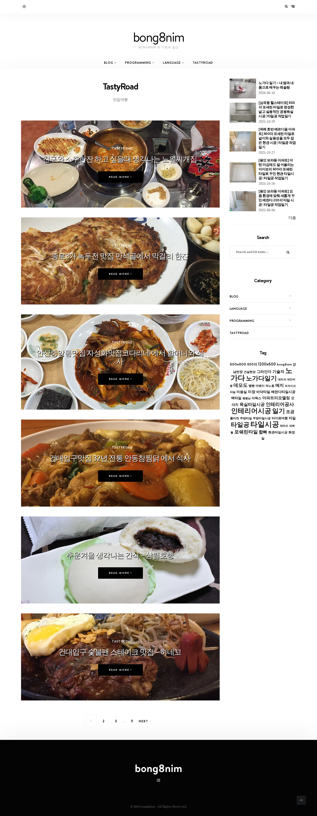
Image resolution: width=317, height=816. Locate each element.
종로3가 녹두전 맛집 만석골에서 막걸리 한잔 (119, 256)
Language (172, 62)
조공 (290, 412)
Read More (120, 177)
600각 (252, 364)
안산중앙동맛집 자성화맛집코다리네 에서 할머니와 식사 (119, 357)
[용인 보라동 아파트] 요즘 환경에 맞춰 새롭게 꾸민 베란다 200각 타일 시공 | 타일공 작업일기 (276, 198)
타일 (292, 418)
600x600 (238, 364)
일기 (278, 410)
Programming (138, 62)
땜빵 (252, 386)
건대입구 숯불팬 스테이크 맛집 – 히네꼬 (119, 652)
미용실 (242, 392)
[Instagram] (24, 7)
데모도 (241, 385)
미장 (251, 391)
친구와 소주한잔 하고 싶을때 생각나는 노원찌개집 (120, 159)
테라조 (284, 425)
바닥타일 (263, 391)
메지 (279, 385)
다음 (292, 217)
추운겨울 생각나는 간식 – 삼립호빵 (120, 555)
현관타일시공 (278, 432)
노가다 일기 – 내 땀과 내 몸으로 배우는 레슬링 (276, 85)
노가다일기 (261, 378)
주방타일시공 (262, 418)
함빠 (263, 432)
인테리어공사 (280, 404)
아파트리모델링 (276, 397)
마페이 (260, 386)
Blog (108, 62)
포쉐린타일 (246, 431)
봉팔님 (246, 398)
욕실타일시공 (252, 404)
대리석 (282, 379)
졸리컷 (234, 418)
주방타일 (246, 418)
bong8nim (284, 364)
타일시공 (264, 424)
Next (143, 721)
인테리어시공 (251, 410)
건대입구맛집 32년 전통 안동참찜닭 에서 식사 (119, 458)
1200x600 (267, 364)
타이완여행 (280, 418)
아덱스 (256, 398)
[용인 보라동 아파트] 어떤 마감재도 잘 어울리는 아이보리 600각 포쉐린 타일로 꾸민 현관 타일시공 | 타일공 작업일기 (276, 169)
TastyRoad (203, 62)
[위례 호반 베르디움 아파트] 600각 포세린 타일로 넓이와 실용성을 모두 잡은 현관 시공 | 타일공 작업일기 (277, 138)
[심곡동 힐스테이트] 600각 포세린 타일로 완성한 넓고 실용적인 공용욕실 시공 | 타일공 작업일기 (277, 109)
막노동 (269, 386)
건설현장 (250, 372)
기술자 (278, 371)
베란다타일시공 (283, 391)
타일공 (240, 424)
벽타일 (236, 397)
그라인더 (264, 371)
